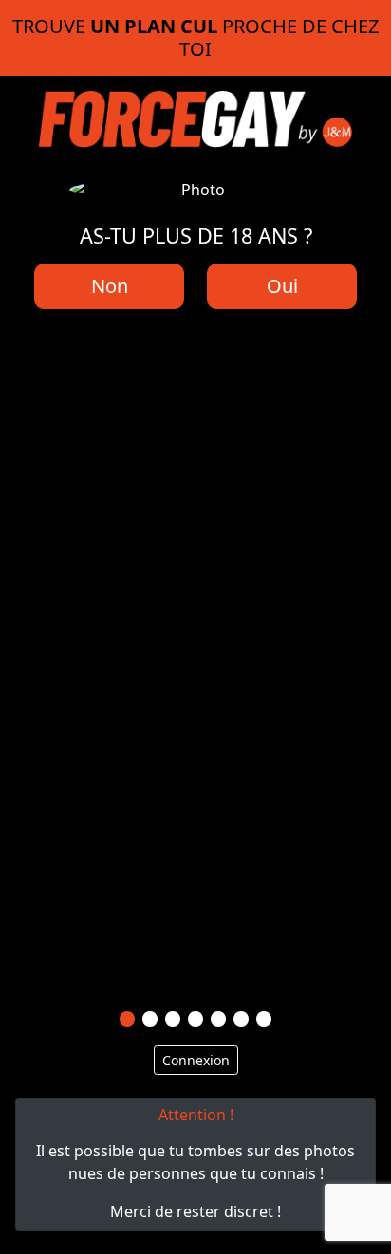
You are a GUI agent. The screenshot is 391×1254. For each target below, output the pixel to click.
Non (109, 286)
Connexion (196, 1060)
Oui (282, 286)
